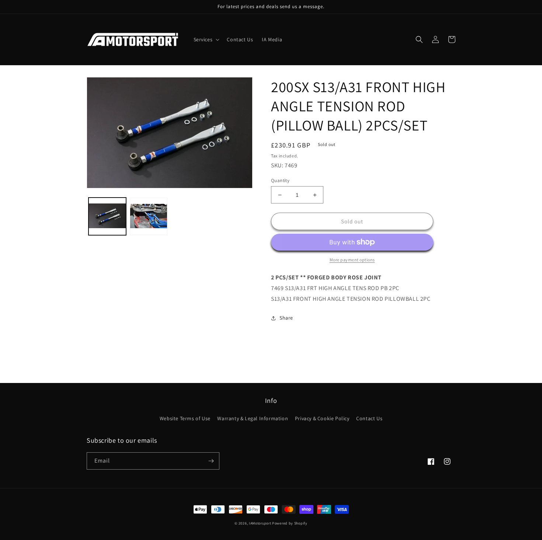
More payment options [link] (352, 259)
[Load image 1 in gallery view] (107, 216)
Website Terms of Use (185, 418)
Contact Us (369, 418)
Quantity (280, 180)
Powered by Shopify (290, 523)
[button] (206, 39)
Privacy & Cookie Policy (322, 418)
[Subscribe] (211, 461)
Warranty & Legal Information (252, 418)
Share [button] (286, 317)
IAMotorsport (260, 523)
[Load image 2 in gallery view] (148, 216)
